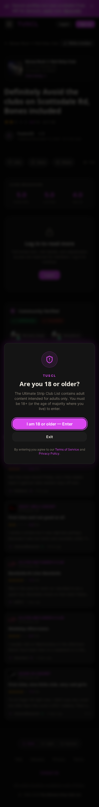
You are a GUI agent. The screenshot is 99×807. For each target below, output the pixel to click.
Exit (49, 437)
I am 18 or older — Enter (50, 423)
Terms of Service (67, 449)
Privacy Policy (49, 453)
